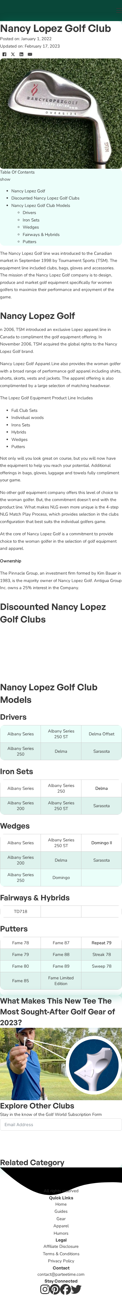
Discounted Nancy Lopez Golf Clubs (45, 198)
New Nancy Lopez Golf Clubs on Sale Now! (61, 639)
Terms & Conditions (61, 1254)
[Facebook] (4, 54)
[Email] (30, 54)
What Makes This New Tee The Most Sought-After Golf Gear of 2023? (57, 1011)
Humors (61, 1233)
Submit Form (19, 1145)
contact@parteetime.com (61, 1274)
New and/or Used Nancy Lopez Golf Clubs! (61, 663)
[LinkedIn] (21, 54)
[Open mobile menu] (119, 10)
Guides (61, 1211)
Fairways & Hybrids (41, 234)
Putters (29, 242)
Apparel (61, 1226)
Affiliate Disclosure (61, 1246)
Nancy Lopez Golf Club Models (40, 205)
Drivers (29, 212)
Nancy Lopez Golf (28, 191)
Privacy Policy (61, 1261)
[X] (13, 54)
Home (61, 1204)
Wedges (31, 227)
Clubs (63, 1105)
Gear (61, 1219)
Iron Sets (31, 220)
